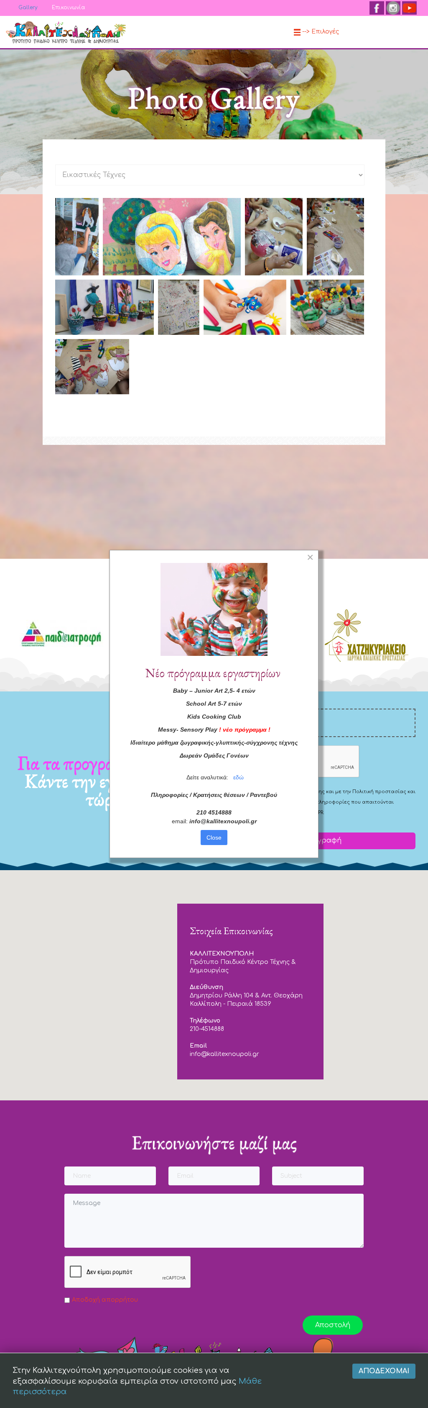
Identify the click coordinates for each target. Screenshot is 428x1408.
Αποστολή (332, 1325)
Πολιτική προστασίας (379, 791)
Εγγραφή (324, 840)
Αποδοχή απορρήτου (105, 1300)
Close (214, 837)
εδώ (238, 777)
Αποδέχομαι (384, 1371)
